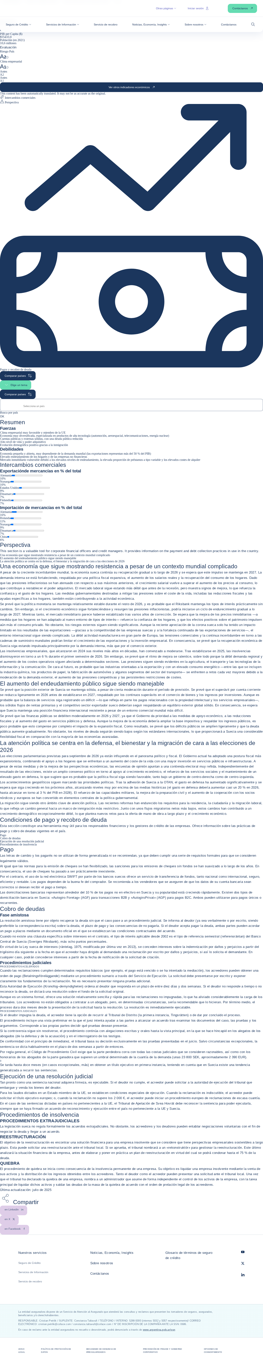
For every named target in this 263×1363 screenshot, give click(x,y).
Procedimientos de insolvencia (18, 844)
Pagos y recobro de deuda (15, 369)
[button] (18, 24)
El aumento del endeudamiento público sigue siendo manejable (38, 558)
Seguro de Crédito (29, 1262)
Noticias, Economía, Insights (112, 1253)
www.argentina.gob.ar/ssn (159, 1329)
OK (2, 416)
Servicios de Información (33, 1272)
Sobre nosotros (101, 1263)
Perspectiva (11, 102)
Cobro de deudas (10, 838)
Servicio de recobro (30, 1281)
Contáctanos (99, 1273)
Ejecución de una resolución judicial (22, 841)
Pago (3, 835)
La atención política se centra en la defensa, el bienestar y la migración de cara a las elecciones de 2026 (62, 561)
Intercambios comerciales (19, 97)
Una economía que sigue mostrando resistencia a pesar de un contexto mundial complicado (55, 555)
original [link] (100, 93)
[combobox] (131, 406)
